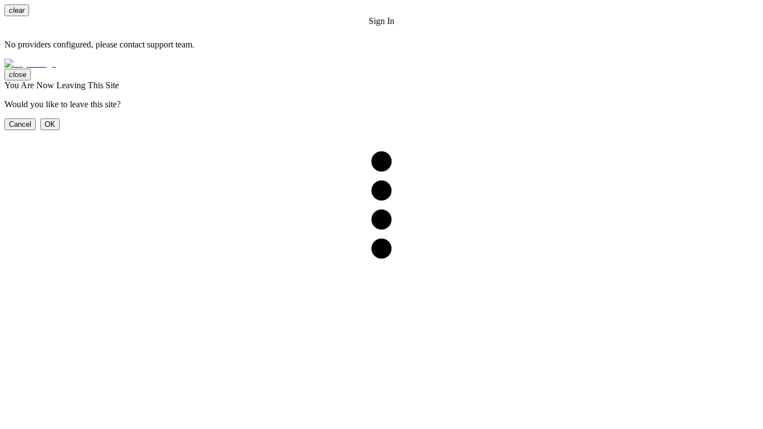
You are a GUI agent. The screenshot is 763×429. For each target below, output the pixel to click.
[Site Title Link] (381, 64)
